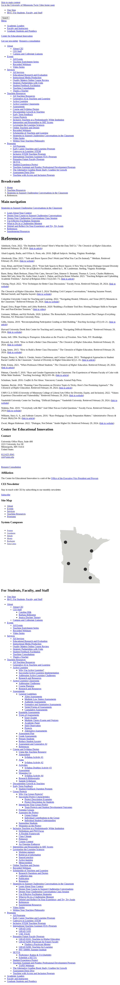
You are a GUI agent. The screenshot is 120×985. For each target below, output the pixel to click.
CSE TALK (24, 934)
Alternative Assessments (36, 731)
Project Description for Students (39, 802)
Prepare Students (26, 738)
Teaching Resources (16, 190)
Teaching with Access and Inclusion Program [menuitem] (34, 175)
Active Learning (20, 667)
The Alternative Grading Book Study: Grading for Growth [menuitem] (40, 170)
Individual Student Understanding (40, 820)
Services (11, 511)
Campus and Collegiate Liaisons (28, 620)
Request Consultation (11, 467)
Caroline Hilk (25, 612)
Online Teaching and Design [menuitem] (26, 127)
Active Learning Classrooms (26, 680)
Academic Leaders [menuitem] (15, 25)
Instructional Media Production (27, 644)
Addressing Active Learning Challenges (37, 675)
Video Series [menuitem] (19, 67)
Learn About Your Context (19, 213)
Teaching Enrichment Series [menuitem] (26, 61)
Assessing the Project (28, 812)
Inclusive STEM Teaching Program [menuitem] (29, 154)
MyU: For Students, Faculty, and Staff (24, 12)
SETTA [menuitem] (16, 162)
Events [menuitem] (10, 56)
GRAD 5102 (25, 928)
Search (5, 18)
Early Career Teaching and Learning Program (34, 918)
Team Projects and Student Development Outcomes (48, 807)
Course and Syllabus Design (26, 749)
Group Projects (20, 791)
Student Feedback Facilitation (26, 651)
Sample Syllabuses (27, 781)
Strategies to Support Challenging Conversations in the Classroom (37, 193)
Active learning (26, 860)
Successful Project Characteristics (34, 796)
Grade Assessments (28, 736)
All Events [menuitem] (18, 59)
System (10, 530)
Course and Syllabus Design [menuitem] (26, 109)
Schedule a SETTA (28, 957)
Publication (24, 878)
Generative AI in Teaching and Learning (31, 665)
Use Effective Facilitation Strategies (23, 221)
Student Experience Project (25, 960)
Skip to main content (10, 2)
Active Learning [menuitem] (20, 101)
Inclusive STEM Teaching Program (29, 923)
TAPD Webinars (26, 965)
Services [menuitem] (11, 69)
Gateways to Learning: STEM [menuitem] (27, 151)
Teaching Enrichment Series (26, 628)
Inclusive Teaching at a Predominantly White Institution (38, 828)
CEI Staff (17, 609)
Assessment (24, 770)
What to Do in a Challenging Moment (24, 223)
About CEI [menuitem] (18, 48)
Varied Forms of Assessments (38, 707)
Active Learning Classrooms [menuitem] (26, 104)
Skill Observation (33, 725)
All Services (18, 638)
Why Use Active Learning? (31, 670)
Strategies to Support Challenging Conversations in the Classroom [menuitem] (43, 135)
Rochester (11, 541)
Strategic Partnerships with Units (28, 649)
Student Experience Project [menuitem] (25, 164)
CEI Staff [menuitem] (17, 51)
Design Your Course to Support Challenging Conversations (34, 215)
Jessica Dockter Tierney (30, 617)
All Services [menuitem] (18, 72)
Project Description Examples (38, 799)
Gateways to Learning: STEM (27, 920)
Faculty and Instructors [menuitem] (17, 28)
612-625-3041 (7, 454)
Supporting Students (28, 823)
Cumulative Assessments (36, 709)
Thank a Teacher (20, 657)
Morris (9, 538)
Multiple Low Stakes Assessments (40, 699)
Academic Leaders (15, 976)
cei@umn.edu (7, 457)
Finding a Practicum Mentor (37, 944)
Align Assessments (33, 696)
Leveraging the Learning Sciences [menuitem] (28, 125)
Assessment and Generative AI (33, 744)
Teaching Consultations (24, 654)
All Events (18, 625)
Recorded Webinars (22, 630)
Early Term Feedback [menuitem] (23, 114)
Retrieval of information (30, 854)
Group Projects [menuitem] (20, 117)
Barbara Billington (27, 615)
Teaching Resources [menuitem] (16, 93)
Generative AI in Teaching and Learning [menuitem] (31, 98)
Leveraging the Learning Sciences (28, 849)
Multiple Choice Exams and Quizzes (41, 720)
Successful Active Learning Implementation (39, 673)
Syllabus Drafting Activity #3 (38, 767)
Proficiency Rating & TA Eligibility (35, 955)
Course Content (26, 841)
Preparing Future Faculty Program (28, 936)
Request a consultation (29, 41)
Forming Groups (26, 810)
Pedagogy (23, 839)
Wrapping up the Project (30, 825)
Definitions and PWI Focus (31, 831)
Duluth (10, 536)
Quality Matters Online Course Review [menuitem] (31, 80)
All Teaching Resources (24, 662)
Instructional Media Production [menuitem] (27, 77)
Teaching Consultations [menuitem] (24, 88)
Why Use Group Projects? (31, 794)
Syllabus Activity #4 (34, 775)
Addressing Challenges (29, 683)
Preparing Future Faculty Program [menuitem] (28, 159)
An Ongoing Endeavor (29, 844)
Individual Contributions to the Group (42, 818)
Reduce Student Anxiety (30, 741)
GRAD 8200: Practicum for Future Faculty (39, 941)
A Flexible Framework (29, 833)
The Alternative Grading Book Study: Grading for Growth (40, 968)
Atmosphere (24, 754)
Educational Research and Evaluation (30, 641)
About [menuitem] (10, 46)
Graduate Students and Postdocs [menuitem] (22, 31)
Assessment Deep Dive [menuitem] (23, 172)
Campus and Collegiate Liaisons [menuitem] (28, 54)
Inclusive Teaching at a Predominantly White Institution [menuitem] (38, 119)
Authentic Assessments (35, 702)
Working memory (27, 852)
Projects (28, 728)
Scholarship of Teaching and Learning (30, 870)
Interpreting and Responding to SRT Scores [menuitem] (33, 122)
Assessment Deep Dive (23, 970)
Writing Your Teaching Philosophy (29, 910)
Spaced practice (26, 857)
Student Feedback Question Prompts (35, 789)
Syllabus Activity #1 (34, 757)
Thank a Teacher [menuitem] (20, 90)
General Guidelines (28, 694)
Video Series (19, 633)
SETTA (16, 952)
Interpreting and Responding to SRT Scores (33, 847)
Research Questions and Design (33, 873)
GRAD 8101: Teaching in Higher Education (39, 939)
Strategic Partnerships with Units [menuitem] (28, 83)
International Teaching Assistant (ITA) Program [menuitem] (35, 156)
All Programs (19, 915)
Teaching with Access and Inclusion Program (34, 973)
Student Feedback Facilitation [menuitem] (26, 85)
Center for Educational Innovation (17, 36)
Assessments (19, 691)
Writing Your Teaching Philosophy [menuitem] (29, 141)
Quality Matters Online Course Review (31, 646)
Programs (11, 516)
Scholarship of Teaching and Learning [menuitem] (30, 133)
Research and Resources (30, 678)
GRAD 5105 (25, 931)
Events (10, 508)
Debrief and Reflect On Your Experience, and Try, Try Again (35, 226)
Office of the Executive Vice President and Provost (74, 478)
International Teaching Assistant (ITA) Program (35, 926)
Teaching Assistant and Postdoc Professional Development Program (44, 963)
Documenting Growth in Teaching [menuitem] (29, 112)
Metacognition (25, 862)
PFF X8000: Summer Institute (33, 949)
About (10, 506)
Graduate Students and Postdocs (22, 981)
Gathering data (25, 876)
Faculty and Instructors (17, 978)
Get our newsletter (9, 41)
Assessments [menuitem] (19, 106)
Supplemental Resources (18, 231)
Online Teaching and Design (26, 865)
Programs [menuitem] (11, 143)
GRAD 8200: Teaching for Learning (36, 947)
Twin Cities (11, 544)
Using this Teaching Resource (32, 752)
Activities (23, 765)
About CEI (18, 607)
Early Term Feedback (23, 786)
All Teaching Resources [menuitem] (24, 96)
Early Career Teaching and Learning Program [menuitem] (34, 148)
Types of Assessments (29, 715)
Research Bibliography (29, 778)
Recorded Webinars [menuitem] (22, 64)
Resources (23, 881)
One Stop (11, 10)
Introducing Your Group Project (33, 804)
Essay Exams (31, 717)
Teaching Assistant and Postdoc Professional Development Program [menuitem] (44, 167)
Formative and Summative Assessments (43, 704)
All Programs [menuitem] (19, 146)
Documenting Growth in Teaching (29, 783)
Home (10, 187)
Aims (21, 760)
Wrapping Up (25, 773)
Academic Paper (32, 723)
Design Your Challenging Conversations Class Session (32, 218)
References (12, 228)
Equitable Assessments (29, 712)
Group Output (31, 815)
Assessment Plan (26, 733)
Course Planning (26, 686)
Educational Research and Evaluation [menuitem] (30, 75)
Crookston (11, 533)
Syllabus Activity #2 (34, 762)
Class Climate (25, 836)
